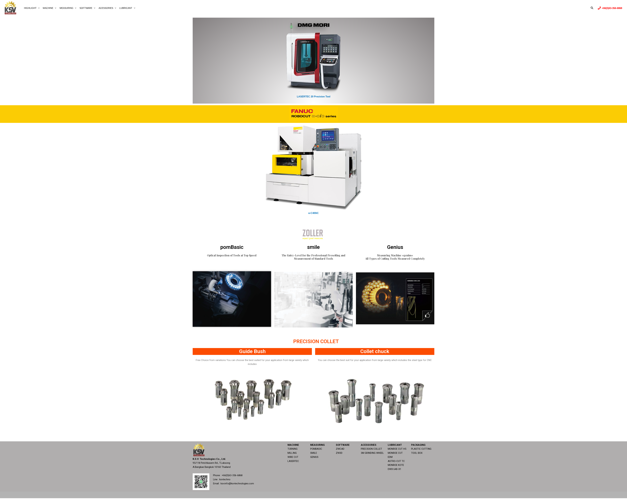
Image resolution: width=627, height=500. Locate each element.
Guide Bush (252, 351)
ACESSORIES (106, 8)
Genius (395, 247)
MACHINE (48, 8)
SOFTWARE (86, 8)
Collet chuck (374, 351)
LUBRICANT (125, 8)
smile (313, 247)
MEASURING (66, 8)
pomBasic (231, 247)
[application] (38, 8)
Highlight (30, 8)
